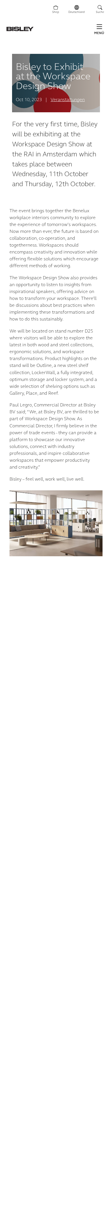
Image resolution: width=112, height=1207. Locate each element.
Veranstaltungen (68, 100)
